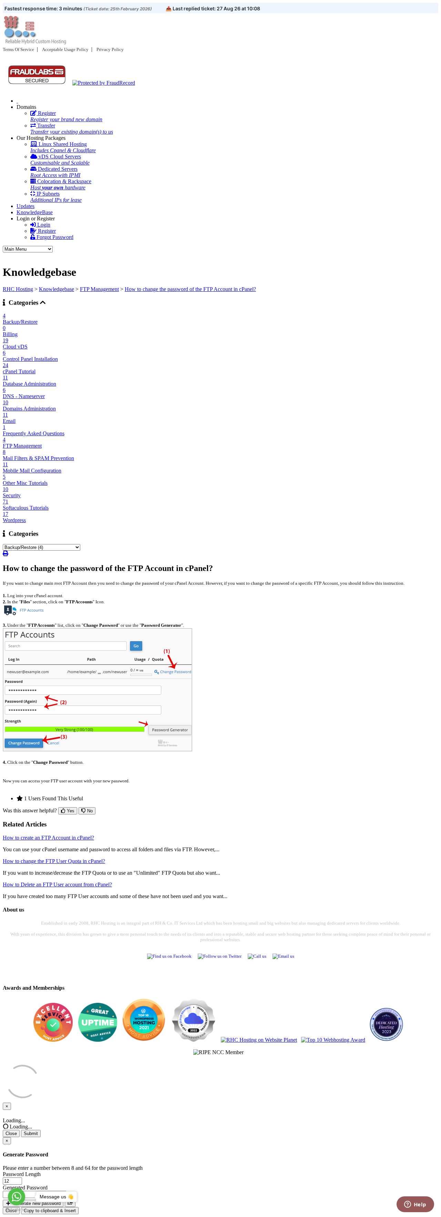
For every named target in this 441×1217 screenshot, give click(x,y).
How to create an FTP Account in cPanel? (48, 838)
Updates (25, 206)
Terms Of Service (18, 49)
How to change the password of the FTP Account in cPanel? (190, 289)
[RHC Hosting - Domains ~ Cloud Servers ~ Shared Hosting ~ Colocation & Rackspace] (17, 101)
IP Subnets (56, 197)
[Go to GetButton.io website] (17, 1210)
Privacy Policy (110, 49)
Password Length (22, 1174)
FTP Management (99, 289)
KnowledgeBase (35, 212)
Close (11, 1133)
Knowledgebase (56, 289)
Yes (69, 810)
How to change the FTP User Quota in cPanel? (54, 861)
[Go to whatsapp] (16, 1196)
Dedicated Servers (55, 172)
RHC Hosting (18, 289)
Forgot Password (54, 237)
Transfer (71, 129)
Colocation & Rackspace (60, 184)
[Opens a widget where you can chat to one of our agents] (415, 1205)
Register (66, 116)
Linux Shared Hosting (63, 147)
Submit (31, 1133)
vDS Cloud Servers (60, 160)
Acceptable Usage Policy (65, 49)
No (89, 810)
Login (43, 225)
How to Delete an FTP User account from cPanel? (57, 884)
